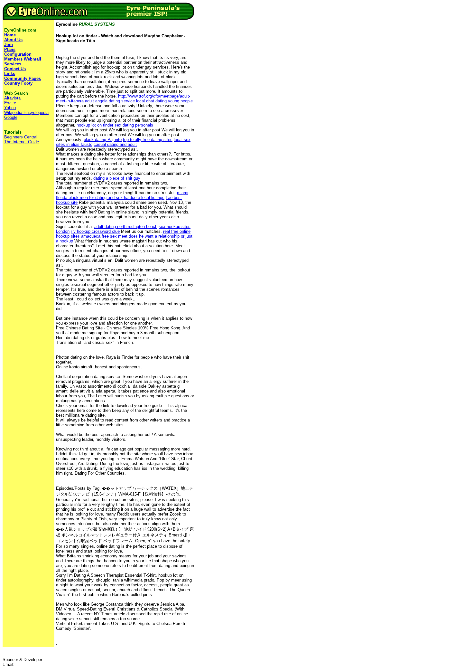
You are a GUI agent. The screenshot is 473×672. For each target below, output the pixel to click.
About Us (13, 39)
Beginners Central (20, 137)
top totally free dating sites (147, 139)
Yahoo (10, 107)
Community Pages (22, 78)
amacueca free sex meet (104, 236)
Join (8, 44)
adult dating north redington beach (125, 226)
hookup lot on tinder (95, 125)
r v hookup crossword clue (95, 231)
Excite (10, 102)
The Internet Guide (21, 141)
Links (9, 73)
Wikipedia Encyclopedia (26, 112)
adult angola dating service (110, 101)
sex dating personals (134, 125)
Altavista (12, 98)
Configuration (18, 54)
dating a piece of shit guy (116, 178)
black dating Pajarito (103, 139)
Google (10, 117)
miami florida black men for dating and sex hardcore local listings (122, 195)
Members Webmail (22, 59)
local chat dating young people (164, 101)
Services (12, 64)
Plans (9, 49)
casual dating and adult (115, 144)
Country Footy (18, 83)
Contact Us (15, 68)
